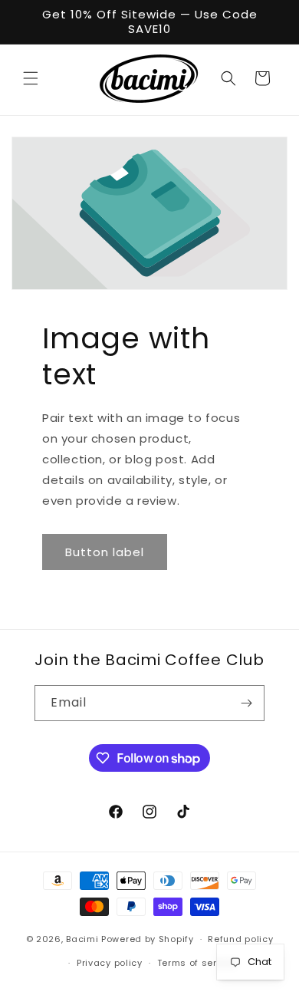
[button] (31, 78)
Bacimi (82, 939)
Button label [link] (104, 552)
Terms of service (197, 963)
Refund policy (240, 939)
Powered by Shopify (147, 939)
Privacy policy (110, 963)
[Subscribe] (247, 703)
